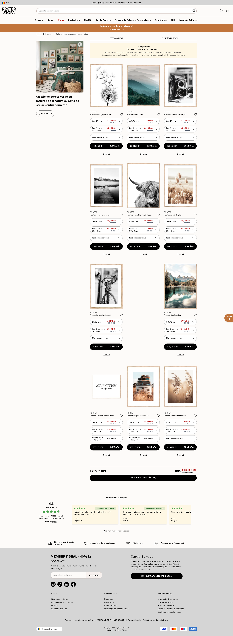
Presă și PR (109, 602)
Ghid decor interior (59, 599)
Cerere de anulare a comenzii (171, 609)
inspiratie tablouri (59, 609)
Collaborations (110, 605)
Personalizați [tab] (116, 38)
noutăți (54, 605)
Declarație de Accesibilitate (116, 609)
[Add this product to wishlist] (121, 114)
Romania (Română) (49, 629)
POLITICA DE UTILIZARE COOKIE (110, 620)
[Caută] (194, 11)
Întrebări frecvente (166, 605)
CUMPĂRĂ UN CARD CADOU (158, 576)
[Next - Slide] (194, 514)
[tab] (221, 11)
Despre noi (109, 599)
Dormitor (49, 34)
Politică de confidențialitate (155, 620)
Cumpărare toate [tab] (170, 38)
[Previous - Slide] (68, 514)
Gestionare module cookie (169, 612)
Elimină (106, 154)
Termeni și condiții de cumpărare (80, 620)
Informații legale (133, 620)
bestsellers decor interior (62, 602)
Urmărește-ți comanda (168, 599)
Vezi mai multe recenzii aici (116, 531)
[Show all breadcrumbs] (39, 34)
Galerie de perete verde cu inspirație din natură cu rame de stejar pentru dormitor (72, 34)
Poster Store (122, 628)
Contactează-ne (165, 602)
